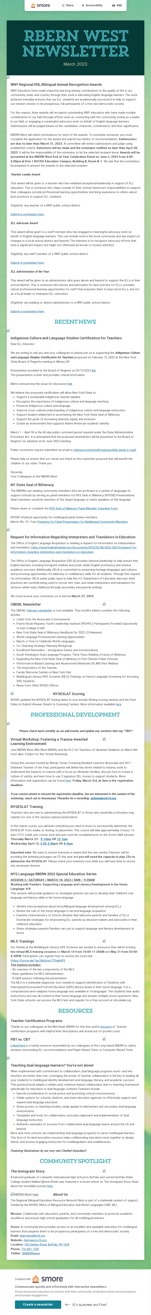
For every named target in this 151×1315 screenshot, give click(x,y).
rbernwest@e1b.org (32, 1235)
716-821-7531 (30, 1249)
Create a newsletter (38, 1304)
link (94, 370)
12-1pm (62, 839)
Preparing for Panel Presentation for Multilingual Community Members (82, 522)
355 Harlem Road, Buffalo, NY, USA (46, 1244)
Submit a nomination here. (27, 214)
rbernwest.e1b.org (35, 1240)
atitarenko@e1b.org (103, 798)
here (118, 704)
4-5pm (68, 843)
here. (50, 1186)
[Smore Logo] (40, 5)
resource (106, 1026)
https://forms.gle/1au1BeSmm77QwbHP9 (38, 960)
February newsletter (39, 610)
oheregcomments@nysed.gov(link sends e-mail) (105, 450)
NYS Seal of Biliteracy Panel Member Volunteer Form (84, 508)
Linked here (18, 1045)
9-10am (46, 839)
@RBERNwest (31, 1253)
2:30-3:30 (47, 843)
